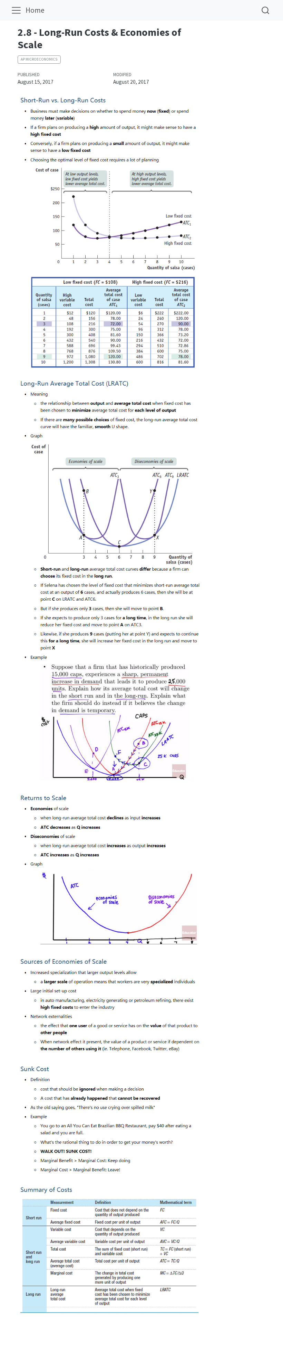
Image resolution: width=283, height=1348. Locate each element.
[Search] (265, 10)
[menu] (16, 10)
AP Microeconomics (39, 59)
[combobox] (266, 10)
